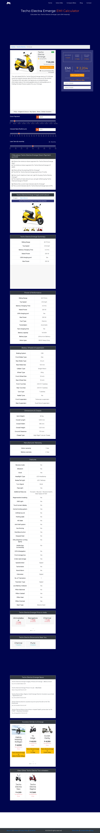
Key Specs (33, 111)
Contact (88, 3)
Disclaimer (32, 830)
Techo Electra (21, 47)
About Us (9, 830)
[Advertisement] (50, 30)
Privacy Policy (24, 830)
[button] (31, 630)
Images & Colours (23, 111)
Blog (81, 3)
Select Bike (59, 3)
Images (15, 198)
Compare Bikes (71, 3)
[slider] (14, 121)
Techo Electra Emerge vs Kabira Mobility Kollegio (18, 754)
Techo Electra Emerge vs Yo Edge (33, 750)
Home (50, 3)
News (38, 111)
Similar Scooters (46, 111)
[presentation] (33, 628)
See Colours (24, 198)
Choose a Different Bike (77, 80)
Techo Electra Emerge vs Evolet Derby (47, 750)
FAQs (15, 111)
